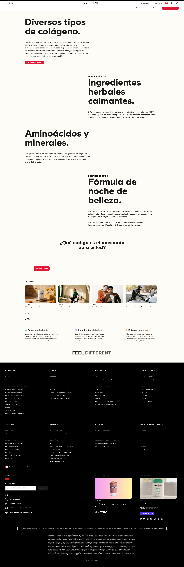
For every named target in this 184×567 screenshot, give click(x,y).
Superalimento (11, 404)
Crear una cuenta (57, 380)
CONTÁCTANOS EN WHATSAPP (20, 507)
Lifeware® (144, 392)
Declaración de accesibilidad (107, 440)
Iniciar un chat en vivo (18, 495)
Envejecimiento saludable (16, 395)
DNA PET (98, 398)
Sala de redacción (147, 380)
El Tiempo (143, 395)
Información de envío (104, 380)
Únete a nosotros (144, 3)
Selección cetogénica (14, 413)
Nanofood (99, 392)
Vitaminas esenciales (14, 383)
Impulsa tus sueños (148, 386)
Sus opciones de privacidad (106, 443)
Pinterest (144, 446)
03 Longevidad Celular (59, 455)
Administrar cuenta (58, 383)
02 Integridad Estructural (61, 452)
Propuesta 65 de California (106, 437)
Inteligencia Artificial (14, 443)
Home (7, 376)
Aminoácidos (10, 410)
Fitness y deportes (13, 398)
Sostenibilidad (146, 401)
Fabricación (145, 398)
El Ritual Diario (11, 446)
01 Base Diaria (56, 449)
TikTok (142, 437)
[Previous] (25, 313)
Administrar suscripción (60, 386)
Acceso (53, 376)
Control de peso (12, 401)
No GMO (8, 452)
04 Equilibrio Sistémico (59, 458)
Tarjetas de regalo (103, 386)
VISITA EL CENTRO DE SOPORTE (20, 512)
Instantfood (100, 395)
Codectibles (10, 437)
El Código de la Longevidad (61, 446)
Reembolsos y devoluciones (106, 383)
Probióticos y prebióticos (16, 389)
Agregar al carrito (170, 8)
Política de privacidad (104, 434)
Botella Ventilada (13, 455)
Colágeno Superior (13, 380)
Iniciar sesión (157, 3)
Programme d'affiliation (60, 398)
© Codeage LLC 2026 (92, 560)
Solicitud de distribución (105, 404)
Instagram (144, 434)
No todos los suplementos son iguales (66, 434)
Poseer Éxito (10, 440)
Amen (97, 389)
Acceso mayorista (57, 395)
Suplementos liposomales (16, 386)
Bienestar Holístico (58, 437)
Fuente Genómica (57, 461)
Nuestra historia (147, 376)
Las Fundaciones (12, 449)
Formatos (9, 458)
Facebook (144, 440)
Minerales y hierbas (13, 392)
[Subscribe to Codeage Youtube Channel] (7, 480)
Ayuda (97, 376)
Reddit (142, 449)
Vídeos (8, 434)
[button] (9, 3)
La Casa (53, 443)
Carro (52, 389)
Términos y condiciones (73, 554)
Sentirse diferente (148, 383)
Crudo (8, 407)
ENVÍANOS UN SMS (16, 503)
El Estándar (55, 440)
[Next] (28, 313)
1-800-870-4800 (14, 499)
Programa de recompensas (61, 392)
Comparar (156, 8)
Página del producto (143, 8)
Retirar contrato (102, 446)
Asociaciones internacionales (108, 401)
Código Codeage (146, 389)
